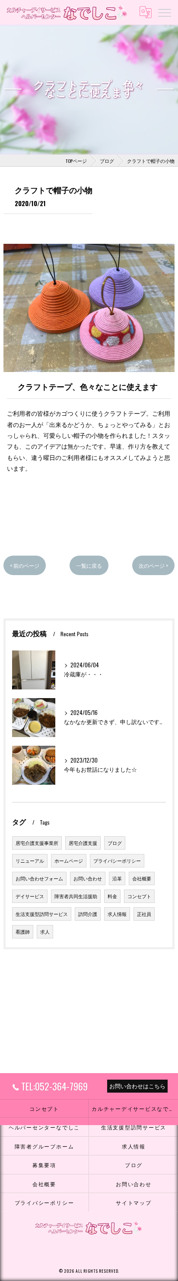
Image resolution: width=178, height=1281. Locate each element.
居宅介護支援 (83, 842)
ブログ (115, 842)
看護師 (23, 931)
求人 (45, 931)
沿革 (117, 878)
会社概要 (141, 878)
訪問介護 (87, 913)
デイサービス (30, 896)
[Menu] (164, 12)
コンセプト (139, 896)
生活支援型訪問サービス (42, 913)
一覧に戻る (89, 565)
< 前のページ (24, 565)
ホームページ (68, 860)
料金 (112, 896)
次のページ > (153, 565)
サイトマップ (134, 1202)
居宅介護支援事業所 (37, 842)
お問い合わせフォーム (39, 878)
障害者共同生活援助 (75, 896)
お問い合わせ (87, 878)
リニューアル (30, 860)
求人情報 (117, 913)
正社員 (144, 913)
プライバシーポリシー (117, 860)
